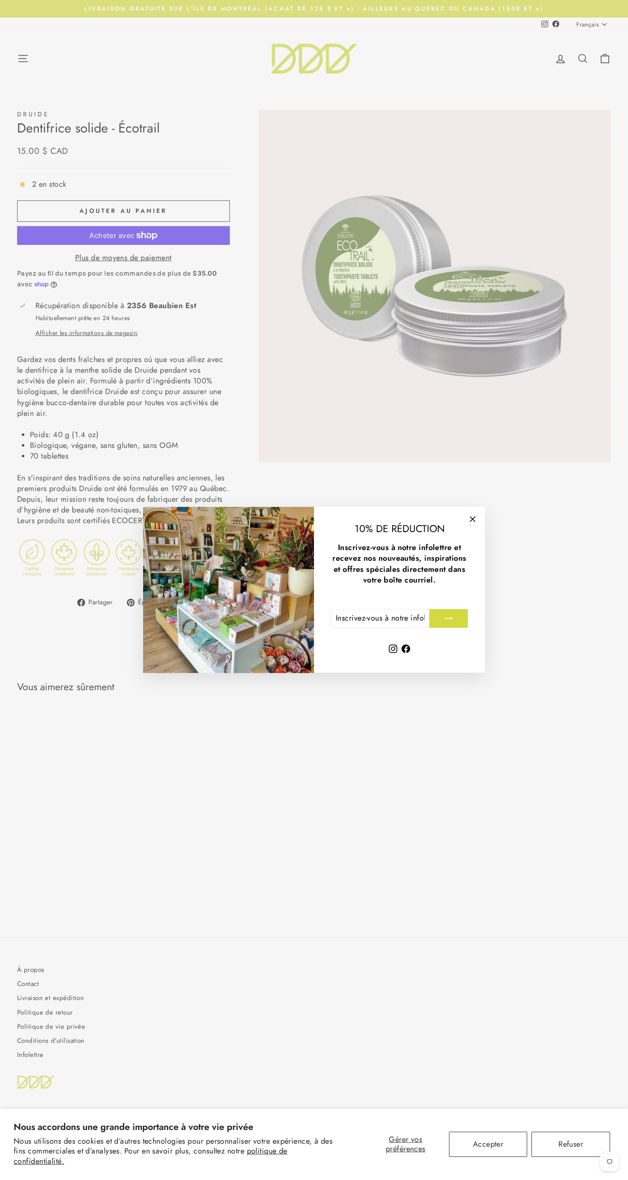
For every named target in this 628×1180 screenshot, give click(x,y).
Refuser (570, 1144)
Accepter (488, 1144)
